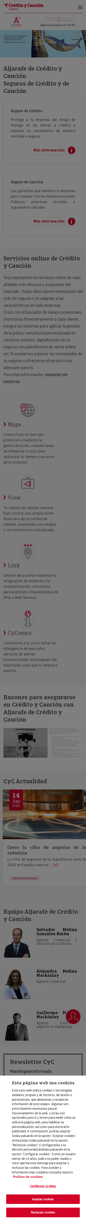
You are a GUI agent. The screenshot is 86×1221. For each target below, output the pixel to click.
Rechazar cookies (43, 1212)
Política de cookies (28, 1177)
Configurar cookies (43, 1186)
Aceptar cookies (43, 1199)
